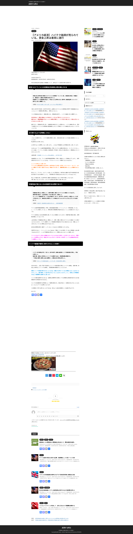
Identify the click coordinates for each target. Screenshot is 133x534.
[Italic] (40, 416)
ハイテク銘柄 (44, 389)
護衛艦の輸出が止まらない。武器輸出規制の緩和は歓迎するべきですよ (98, 73)
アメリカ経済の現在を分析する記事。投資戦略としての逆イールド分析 (57, 457)
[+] (57, 416)
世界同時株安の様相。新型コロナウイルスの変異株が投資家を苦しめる (51, 518)
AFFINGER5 (79, 532)
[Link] (53, 416)
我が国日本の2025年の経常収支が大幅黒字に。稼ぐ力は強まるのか (98, 61)
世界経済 (34, 387)
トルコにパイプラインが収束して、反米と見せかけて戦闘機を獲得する (57, 505)
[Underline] (42, 416)
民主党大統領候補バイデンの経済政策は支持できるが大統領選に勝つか (57, 490)
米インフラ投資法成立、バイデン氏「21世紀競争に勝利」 (51, 261)
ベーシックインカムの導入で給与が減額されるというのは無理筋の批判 (98, 34)
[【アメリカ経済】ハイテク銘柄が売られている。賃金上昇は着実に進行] (57, 375)
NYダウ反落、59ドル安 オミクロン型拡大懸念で (49, 104)
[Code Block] (51, 416)
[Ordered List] (45, 416)
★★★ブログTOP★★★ (37, 354)
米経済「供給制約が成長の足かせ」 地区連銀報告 (50, 203)
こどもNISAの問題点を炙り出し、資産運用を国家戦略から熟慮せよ (98, 85)
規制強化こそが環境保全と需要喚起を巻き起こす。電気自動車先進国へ (57, 442)
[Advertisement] (66, 16)
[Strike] (44, 416)
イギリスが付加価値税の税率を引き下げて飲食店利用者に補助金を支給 (57, 474)
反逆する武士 (33, 4)
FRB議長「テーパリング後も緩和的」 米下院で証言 (49, 155)
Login (77, 407)
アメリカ (35, 389)
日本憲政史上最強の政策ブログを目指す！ (66, 530)
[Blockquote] (49, 416)
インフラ (39, 389)
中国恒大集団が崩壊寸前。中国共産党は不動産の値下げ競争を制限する (51, 520)
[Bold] (38, 416)
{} (55, 416)
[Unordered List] (47, 416)
